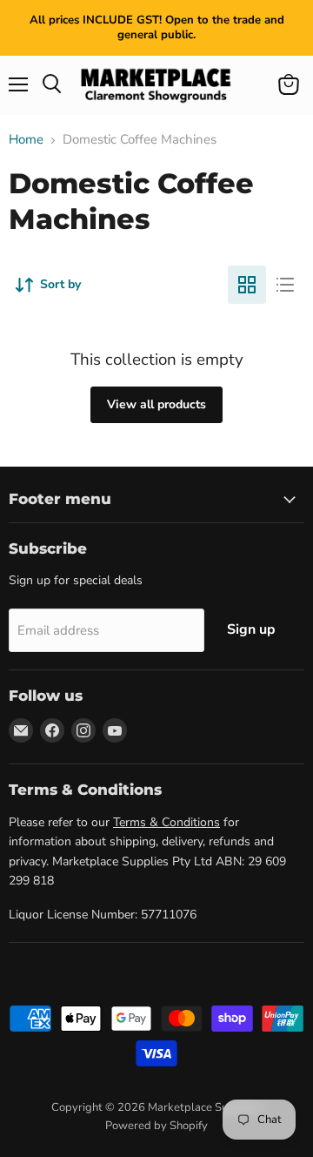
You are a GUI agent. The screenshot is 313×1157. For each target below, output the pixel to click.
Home (26, 139)
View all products (156, 404)
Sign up (251, 629)
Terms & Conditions (166, 822)
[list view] (285, 285)
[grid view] (247, 285)
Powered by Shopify (156, 1125)
